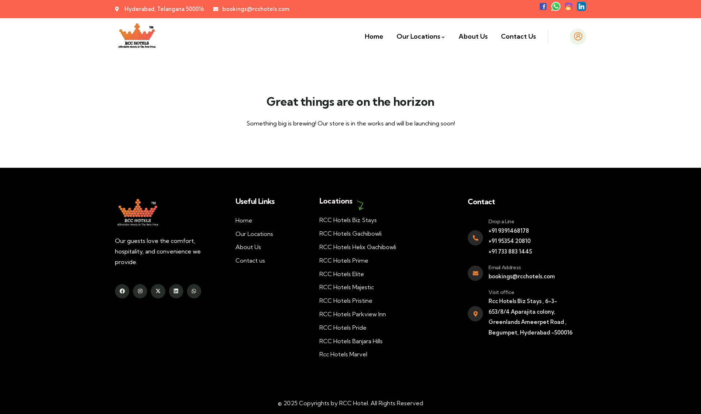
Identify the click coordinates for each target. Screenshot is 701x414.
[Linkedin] (176, 291)
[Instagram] (140, 291)
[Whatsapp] (194, 291)
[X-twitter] (158, 291)
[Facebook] (122, 291)
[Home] (136, 36)
